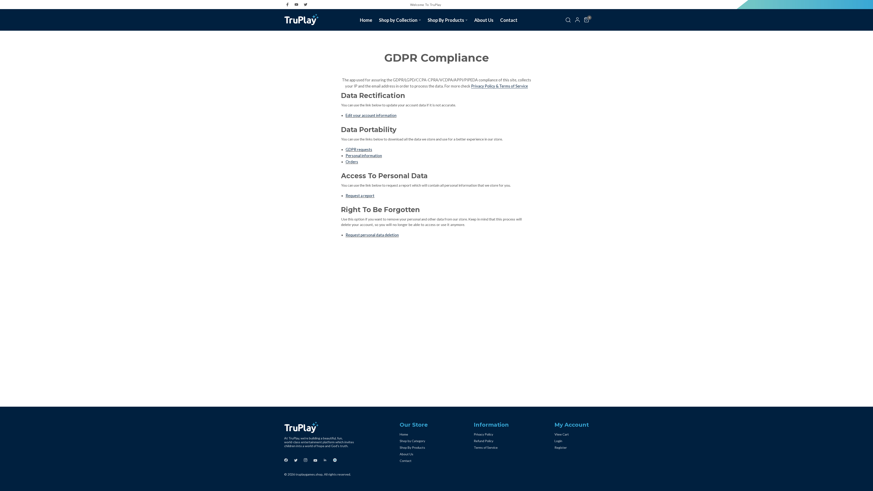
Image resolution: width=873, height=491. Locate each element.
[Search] (568, 20)
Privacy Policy (483, 434)
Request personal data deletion (372, 235)
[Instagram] (308, 460)
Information (491, 424)
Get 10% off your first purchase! (564, 5)
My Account (571, 424)
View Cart (561, 434)
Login (558, 441)
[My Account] (577, 20)
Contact (508, 20)
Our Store (414, 424)
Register (560, 447)
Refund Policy (483, 441)
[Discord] (337, 460)
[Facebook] (288, 4)
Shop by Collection (398, 20)
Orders (352, 162)
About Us (483, 20)
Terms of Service (486, 447)
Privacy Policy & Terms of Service (499, 86)
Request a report (360, 196)
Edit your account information (371, 115)
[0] (585, 20)
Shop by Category (412, 441)
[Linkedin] (327, 460)
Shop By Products (446, 20)
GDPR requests (359, 150)
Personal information (364, 156)
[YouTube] (297, 4)
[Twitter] (306, 4)
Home (366, 20)
